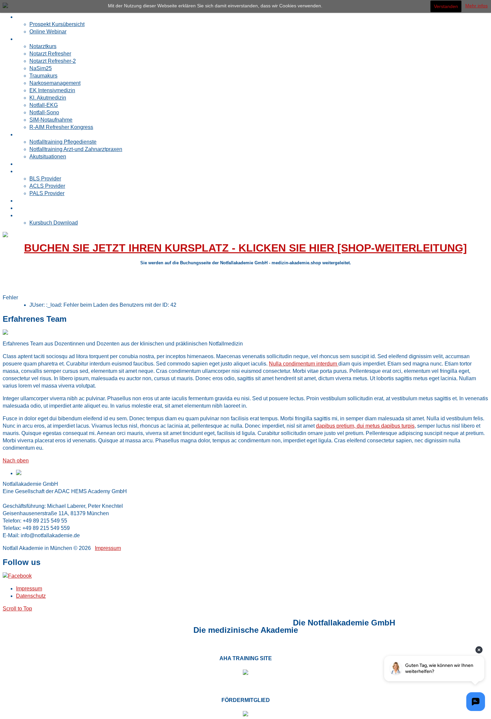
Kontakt (174, 622)
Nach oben (16, 460)
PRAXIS (71, 622)
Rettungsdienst (95, 622)
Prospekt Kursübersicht (57, 24)
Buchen (25, 215)
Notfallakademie (34, 622)
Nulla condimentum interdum (303, 364)
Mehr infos (476, 5)
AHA (117, 622)
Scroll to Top (17, 608)
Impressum (108, 548)
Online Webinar (47, 31)
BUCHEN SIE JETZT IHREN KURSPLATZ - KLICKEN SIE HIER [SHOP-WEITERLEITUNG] (245, 248)
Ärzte (59, 622)
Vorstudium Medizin (143, 622)
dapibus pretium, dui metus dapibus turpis (365, 426)
